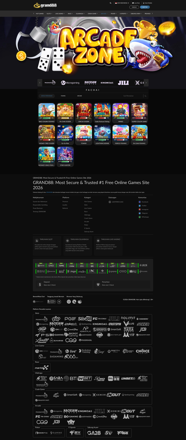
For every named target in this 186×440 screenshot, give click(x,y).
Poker (113, 13)
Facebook (145, 202)
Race (70, 13)
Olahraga (79, 13)
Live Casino (59, 13)
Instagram (145, 209)
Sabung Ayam (135, 13)
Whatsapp (145, 217)
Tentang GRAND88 (39, 211)
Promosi (148, 13)
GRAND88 (49, 192)
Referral (65, 208)
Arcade (103, 13)
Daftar (145, 7)
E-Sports (123, 13)
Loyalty (65, 205)
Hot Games (40, 13)
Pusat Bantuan (38, 208)
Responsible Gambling (40, 205)
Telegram (145, 213)
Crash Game (92, 13)
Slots (49, 13)
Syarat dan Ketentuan (40, 201)
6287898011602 (117, 202)
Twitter (144, 206)
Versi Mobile (148, 3)
